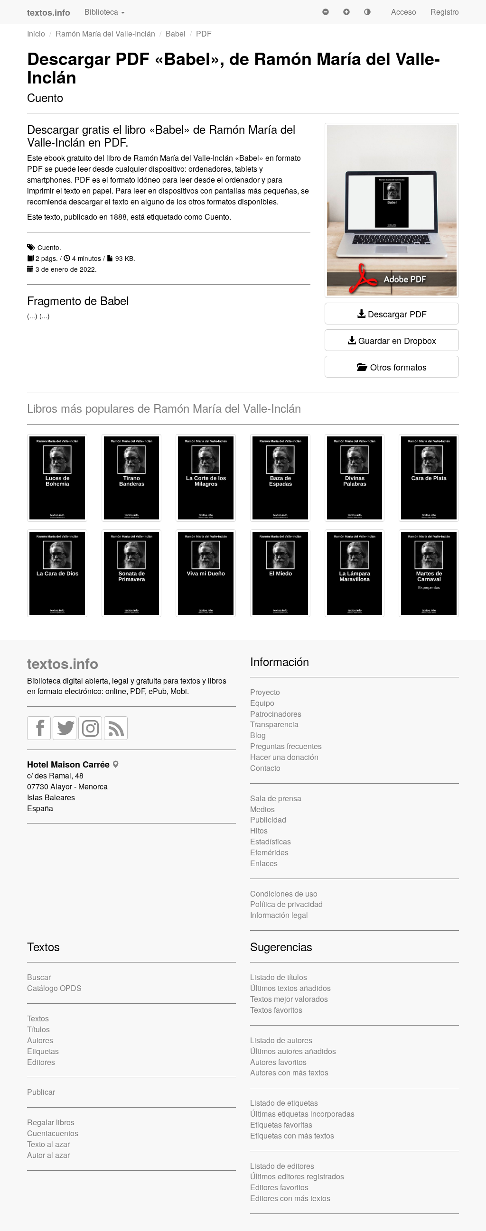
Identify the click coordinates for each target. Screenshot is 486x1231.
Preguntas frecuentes (286, 745)
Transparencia (274, 724)
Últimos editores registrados (297, 1176)
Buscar (39, 977)
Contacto (265, 767)
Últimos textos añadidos (290, 987)
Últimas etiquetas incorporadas (302, 1113)
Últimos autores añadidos (293, 1051)
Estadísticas (270, 841)
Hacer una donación (284, 756)
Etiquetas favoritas (281, 1124)
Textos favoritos (276, 1009)
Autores (40, 1040)
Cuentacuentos (52, 1133)
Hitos (259, 830)
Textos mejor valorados (289, 998)
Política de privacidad (286, 903)
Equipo (262, 702)
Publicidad (268, 819)
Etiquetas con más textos (292, 1135)
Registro (444, 11)
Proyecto (265, 691)
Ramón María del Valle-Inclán (105, 33)
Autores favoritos (278, 1061)
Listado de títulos (278, 977)
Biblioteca (102, 11)
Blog (258, 735)
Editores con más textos (290, 1198)
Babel (176, 33)
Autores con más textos (289, 1072)
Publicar (41, 1091)
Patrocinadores (275, 713)
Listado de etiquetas (284, 1102)
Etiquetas (43, 1051)
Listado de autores (281, 1040)
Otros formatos (396, 367)
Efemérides (269, 852)
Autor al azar (48, 1154)
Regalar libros (51, 1122)
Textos (38, 1018)
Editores (41, 1061)
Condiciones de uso (284, 893)
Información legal (279, 914)
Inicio (36, 33)
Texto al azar (48, 1143)
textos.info (62, 663)
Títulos (38, 1029)
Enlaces (264, 863)
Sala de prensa (275, 798)
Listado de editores (282, 1165)
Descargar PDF (396, 313)
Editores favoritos (279, 1187)
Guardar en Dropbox (396, 340)
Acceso (403, 11)
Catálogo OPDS (54, 987)
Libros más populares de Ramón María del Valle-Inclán (164, 407)
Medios (262, 809)
